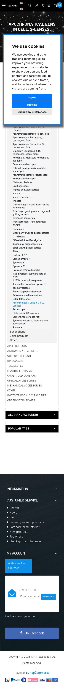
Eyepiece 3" (19, 262)
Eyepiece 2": (19, 266)
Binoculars (15, 361)
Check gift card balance (25, 541)
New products (18, 532)
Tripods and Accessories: (26, 190)
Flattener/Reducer (22, 182)
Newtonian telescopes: (24, 178)
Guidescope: (19, 309)
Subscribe (48, 597)
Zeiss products (19, 336)
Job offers (16, 536)
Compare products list (24, 527)
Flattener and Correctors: (26, 313)
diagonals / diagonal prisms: (27, 244)
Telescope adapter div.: (24, 218)
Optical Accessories (21, 380)
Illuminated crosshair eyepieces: (30, 284)
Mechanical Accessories (24, 385)
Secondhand (17, 331)
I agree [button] (32, 97)
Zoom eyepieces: (21, 288)
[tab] (32, 415)
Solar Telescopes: (22, 299)
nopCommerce (39, 673)
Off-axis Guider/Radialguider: (28, 240)
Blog (12, 517)
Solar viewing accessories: (27, 248)
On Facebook (34, 633)
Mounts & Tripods (19, 371)
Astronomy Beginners (22, 351)
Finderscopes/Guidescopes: (27, 291)
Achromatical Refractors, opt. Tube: (31, 134)
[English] (21, 8)
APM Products (17, 346)
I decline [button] (32, 104)
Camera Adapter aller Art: (26, 317)
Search (14, 508)
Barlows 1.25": (20, 255)
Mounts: (17, 193)
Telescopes (15, 366)
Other (13, 340)
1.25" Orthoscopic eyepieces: (27, 280)
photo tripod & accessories (26, 395)
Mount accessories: (23, 197)
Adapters (17, 327)
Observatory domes (21, 400)
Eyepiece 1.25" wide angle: (26, 270)
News (13, 513)
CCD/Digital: (19, 236)
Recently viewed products (26, 522)
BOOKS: (17, 225)
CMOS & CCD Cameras (21, 375)
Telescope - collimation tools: (28, 295)
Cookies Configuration (20, 616)
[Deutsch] (21, 3)
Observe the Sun (19, 356)
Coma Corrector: (21, 259)
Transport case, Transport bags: (29, 222)
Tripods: (17, 201)
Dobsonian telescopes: (24, 164)
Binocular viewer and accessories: (31, 233)
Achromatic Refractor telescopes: (30, 175)
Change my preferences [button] (32, 111)
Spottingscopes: (21, 186)
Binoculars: (19, 229)
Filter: (16, 251)
